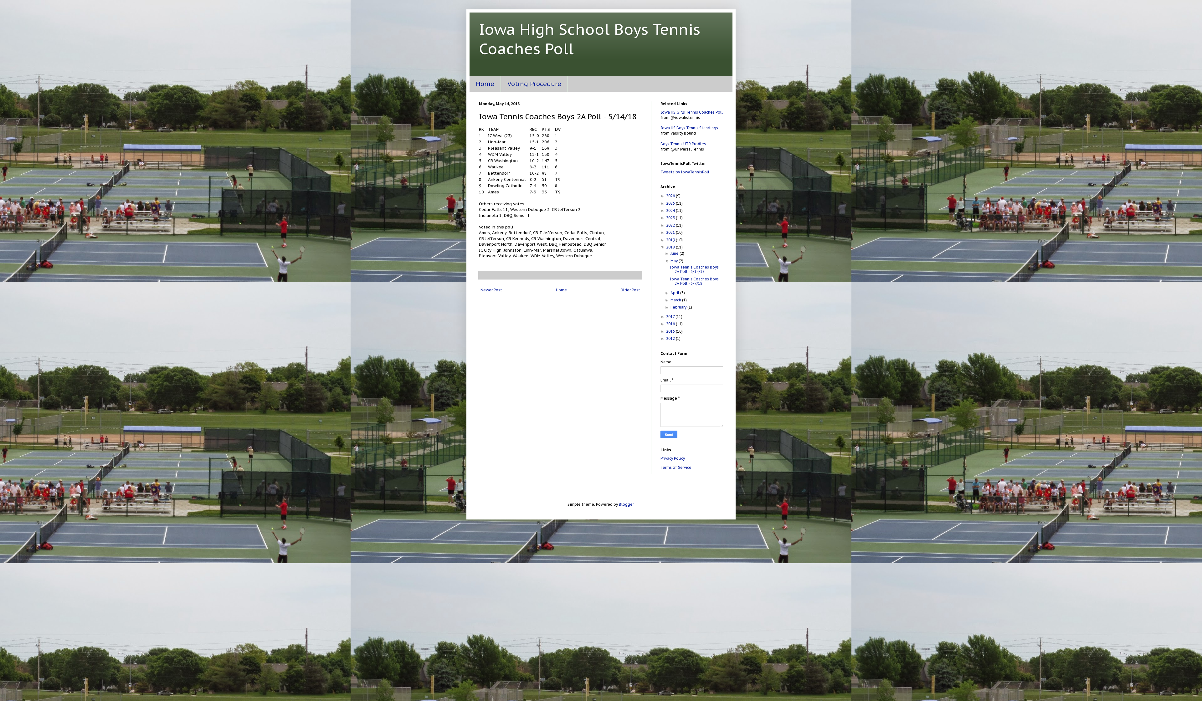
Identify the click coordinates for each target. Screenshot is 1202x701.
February (678, 307)
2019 (671, 240)
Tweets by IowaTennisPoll (684, 172)
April (675, 292)
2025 (671, 203)
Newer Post (491, 290)
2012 (671, 338)
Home (485, 84)
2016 (671, 323)
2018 (671, 247)
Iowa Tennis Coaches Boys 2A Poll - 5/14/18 (694, 269)
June (675, 253)
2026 (671, 195)
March (676, 300)
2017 (670, 316)
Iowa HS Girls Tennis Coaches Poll (691, 112)
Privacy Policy (672, 458)
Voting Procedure (534, 84)
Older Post (630, 290)
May (674, 260)
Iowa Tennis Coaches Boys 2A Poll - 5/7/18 (694, 281)
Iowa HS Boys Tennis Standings (689, 127)
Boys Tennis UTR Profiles (683, 143)
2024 (671, 210)
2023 (671, 217)
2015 (671, 331)
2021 (671, 232)
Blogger (626, 504)
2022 (671, 225)
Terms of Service (675, 467)
